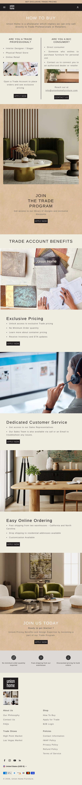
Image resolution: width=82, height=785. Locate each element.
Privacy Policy (50, 745)
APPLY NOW (20, 96)
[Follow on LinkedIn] (19, 760)
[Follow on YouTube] (14, 760)
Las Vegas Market (12, 740)
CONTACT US (61, 97)
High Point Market (12, 736)
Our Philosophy (11, 715)
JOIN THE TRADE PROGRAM (41, 2)
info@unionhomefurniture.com (62, 90)
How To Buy (49, 715)
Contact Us (9, 719)
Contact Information (53, 736)
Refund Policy (50, 749)
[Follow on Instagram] (9, 760)
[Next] (63, 1)
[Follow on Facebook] (4, 760)
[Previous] (18, 1)
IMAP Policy (49, 740)
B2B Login (48, 724)
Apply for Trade (51, 719)
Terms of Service (52, 753)
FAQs (6, 724)
